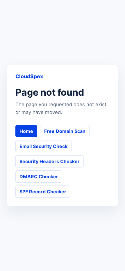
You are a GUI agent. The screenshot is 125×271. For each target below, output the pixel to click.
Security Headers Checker (49, 161)
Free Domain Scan (64, 131)
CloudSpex (29, 76)
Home (26, 131)
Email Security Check (43, 146)
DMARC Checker (38, 176)
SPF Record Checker (42, 192)
